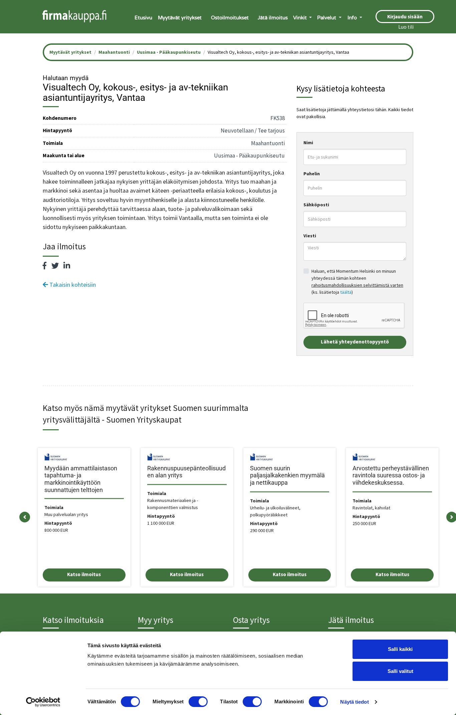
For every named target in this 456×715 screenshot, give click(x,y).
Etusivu (143, 18)
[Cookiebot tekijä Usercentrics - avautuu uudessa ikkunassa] (43, 702)
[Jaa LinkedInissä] (66, 265)
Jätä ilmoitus (273, 18)
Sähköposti (316, 205)
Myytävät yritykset (180, 18)
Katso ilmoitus (84, 574)
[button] (24, 517)
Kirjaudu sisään (405, 16)
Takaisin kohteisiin (72, 284)
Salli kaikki (400, 649)
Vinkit (300, 18)
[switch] (198, 701)
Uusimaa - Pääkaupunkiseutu (169, 52)
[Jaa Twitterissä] (55, 265)
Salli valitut (400, 671)
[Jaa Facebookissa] (45, 265)
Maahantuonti (114, 52)
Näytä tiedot (354, 702)
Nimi (308, 143)
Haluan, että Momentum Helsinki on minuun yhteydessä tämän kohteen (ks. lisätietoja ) (357, 281)
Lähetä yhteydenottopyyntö (355, 341)
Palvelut (327, 18)
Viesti (309, 236)
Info (353, 18)
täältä (346, 292)
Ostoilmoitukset (230, 18)
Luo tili (406, 27)
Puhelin (311, 174)
